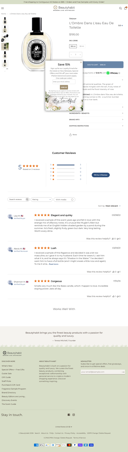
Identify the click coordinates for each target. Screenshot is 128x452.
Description (74, 80)
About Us (44, 433)
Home (3, 14)
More (71, 107)
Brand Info (74, 119)
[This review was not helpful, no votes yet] (117, 238)
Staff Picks (6, 381)
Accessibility (81, 433)
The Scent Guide (9, 404)
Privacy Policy (70, 433)
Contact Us (59, 433)
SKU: (73, 41)
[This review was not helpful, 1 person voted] (118, 272)
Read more (53, 264)
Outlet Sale (7, 374)
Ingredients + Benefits (79, 113)
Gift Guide (6, 377)
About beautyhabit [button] (47, 361)
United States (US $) (62, 427)
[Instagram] (73, 415)
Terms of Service (79, 438)
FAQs (52, 433)
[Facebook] (69, 415)
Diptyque (72, 18)
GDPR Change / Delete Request (99, 433)
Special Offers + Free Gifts (13, 370)
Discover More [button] (8, 361)
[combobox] (41, 199)
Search (37, 433)
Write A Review (100, 175)
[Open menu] (3, 8)
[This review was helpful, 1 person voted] (113, 296)
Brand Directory (9, 393)
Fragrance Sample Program (14, 389)
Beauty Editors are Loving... (14, 396)
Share (75, 135)
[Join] (121, 372)
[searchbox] (16, 199)
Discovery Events (9, 400)
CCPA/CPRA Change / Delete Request (58, 438)
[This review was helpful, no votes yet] (113, 238)
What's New (7, 366)
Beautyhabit (25, 433)
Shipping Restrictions (79, 126)
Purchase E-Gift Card (11, 385)
